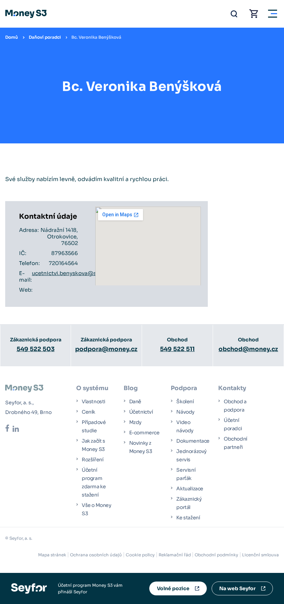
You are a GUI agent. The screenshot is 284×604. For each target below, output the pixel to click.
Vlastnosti (93, 401)
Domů (11, 37)
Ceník (88, 412)
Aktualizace (189, 488)
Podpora (184, 388)
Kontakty (232, 388)
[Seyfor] (29, 588)
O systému (92, 388)
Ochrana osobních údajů (96, 554)
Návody (185, 412)
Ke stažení (188, 518)
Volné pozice (173, 588)
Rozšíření (92, 459)
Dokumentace (193, 441)
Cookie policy (140, 554)
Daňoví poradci (45, 37)
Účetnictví (141, 412)
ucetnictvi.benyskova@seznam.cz (76, 273)
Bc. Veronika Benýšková (96, 37)
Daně (135, 401)
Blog (131, 388)
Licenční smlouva (260, 554)
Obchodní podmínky (216, 554)
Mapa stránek (52, 554)
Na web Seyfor (237, 588)
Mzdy (135, 422)
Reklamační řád (175, 554)
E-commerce (144, 433)
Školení (185, 401)
